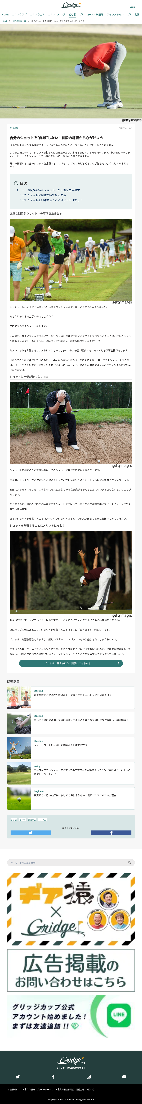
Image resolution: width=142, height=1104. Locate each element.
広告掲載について (16, 1089)
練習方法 (32, 819)
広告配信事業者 (66, 1089)
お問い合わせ (92, 1089)
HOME (4, 21)
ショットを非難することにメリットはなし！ (55, 200)
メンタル (42, 819)
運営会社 (80, 1089)
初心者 (14, 819)
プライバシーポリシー (47, 1089)
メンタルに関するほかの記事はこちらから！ (69, 663)
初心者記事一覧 (19, 21)
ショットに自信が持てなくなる (46, 195)
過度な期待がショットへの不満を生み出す (53, 190)
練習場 (22, 819)
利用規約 (30, 1089)
